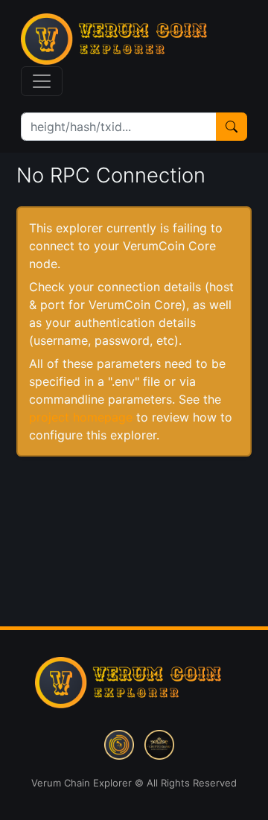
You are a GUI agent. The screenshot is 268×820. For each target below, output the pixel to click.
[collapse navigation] (42, 81)
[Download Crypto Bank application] (159, 743)
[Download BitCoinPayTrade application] (119, 743)
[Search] (231, 126)
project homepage (81, 417)
